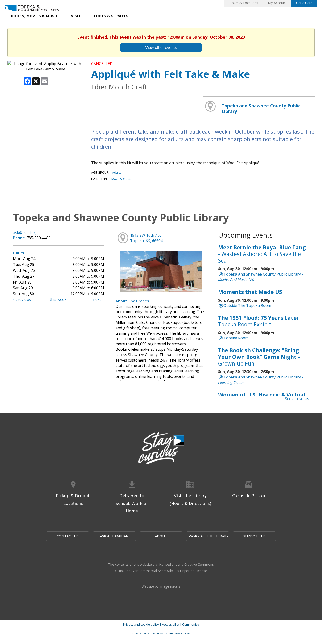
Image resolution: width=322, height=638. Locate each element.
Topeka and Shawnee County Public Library (261, 108)
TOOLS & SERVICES (110, 15)
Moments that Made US (250, 292)
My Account (277, 2)
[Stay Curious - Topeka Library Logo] (161, 448)
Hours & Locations (243, 2)
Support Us (254, 536)
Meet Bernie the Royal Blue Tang (262, 254)
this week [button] (58, 299)
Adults (116, 172)
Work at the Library (209, 536)
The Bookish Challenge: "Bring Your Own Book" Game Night (259, 356)
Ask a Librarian (114, 536)
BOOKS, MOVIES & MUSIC (34, 15)
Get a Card (304, 2)
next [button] (97, 299)
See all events (297, 398)
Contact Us (67, 536)
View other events (161, 47)
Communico (190, 624)
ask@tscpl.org (25, 232)
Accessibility (170, 624)
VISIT (76, 15)
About (161, 536)
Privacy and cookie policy (141, 624)
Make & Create (121, 179)
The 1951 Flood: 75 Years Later (260, 321)
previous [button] (22, 299)
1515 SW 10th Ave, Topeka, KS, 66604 (146, 238)
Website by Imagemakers (161, 586)
